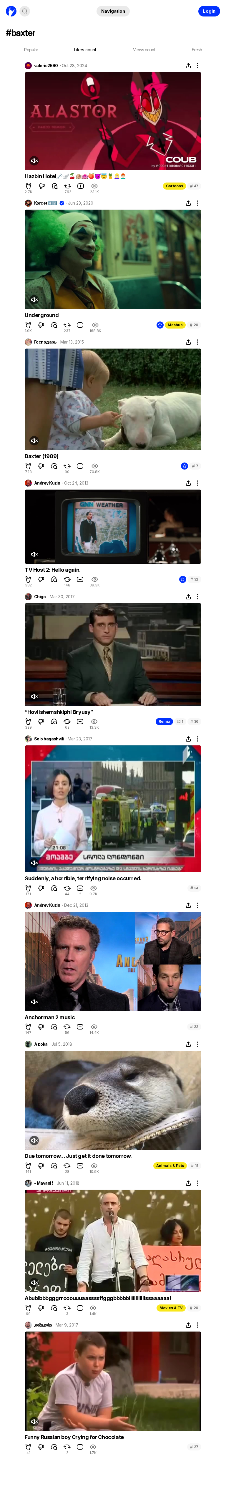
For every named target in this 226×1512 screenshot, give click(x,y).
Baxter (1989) (42, 456)
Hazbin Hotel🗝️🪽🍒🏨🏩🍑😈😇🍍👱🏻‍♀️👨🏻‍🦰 (75, 176)
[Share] (188, 65)
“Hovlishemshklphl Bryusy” (59, 712)
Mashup (175, 325)
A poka (41, 1044)
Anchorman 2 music (50, 1017)
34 (194, 888)
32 (194, 579)
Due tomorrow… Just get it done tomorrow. (78, 1156)
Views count (144, 49)
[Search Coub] (24, 11)
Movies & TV (171, 1308)
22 (194, 1026)
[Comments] (54, 186)
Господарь (45, 342)
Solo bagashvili (49, 739)
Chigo (40, 597)
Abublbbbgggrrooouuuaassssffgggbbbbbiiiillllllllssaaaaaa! (98, 1298)
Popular (31, 49)
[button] (28, 186)
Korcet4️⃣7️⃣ (45, 203)
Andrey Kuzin (47, 483)
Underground (42, 315)
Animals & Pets (170, 1165)
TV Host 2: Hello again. (53, 570)
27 (194, 1446)
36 (194, 721)
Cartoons (174, 186)
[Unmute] (34, 160)
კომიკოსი (43, 1325)
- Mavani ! (43, 1183)
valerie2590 (46, 66)
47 (194, 185)
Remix (164, 721)
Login (209, 11)
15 (194, 1165)
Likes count (85, 49)
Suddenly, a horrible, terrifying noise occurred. (83, 878)
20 (194, 324)
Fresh (197, 49)
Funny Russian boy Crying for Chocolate (74, 1437)
